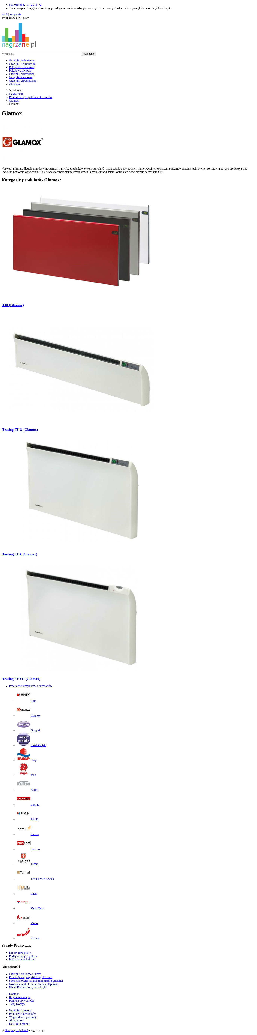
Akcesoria (15, 84)
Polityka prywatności (21, 1000)
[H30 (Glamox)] (81, 297)
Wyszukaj (89, 53)
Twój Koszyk (17, 1004)
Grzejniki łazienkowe (21, 60)
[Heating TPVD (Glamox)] (81, 671)
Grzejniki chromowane (22, 80)
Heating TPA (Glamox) (19, 554)
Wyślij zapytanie (11, 14)
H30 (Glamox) (13, 305)
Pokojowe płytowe (20, 70)
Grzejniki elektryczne (21, 73)
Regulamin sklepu (19, 997)
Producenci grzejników (22, 1013)
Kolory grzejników (20, 952)
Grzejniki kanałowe (20, 77)
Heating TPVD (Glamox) (21, 679)
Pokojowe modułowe (21, 67)
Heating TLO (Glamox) (20, 430)
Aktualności (16, 1020)
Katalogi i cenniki (19, 1023)
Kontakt (14, 993)
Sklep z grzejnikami (16, 1030)
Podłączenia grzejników (23, 956)
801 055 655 (16, 4)
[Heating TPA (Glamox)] (81, 547)
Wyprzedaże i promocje (23, 1017)
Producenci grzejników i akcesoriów (30, 685)
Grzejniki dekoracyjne (22, 63)
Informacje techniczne (22, 959)
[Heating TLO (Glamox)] (81, 422)
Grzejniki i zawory (20, 1010)
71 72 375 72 (33, 4)
